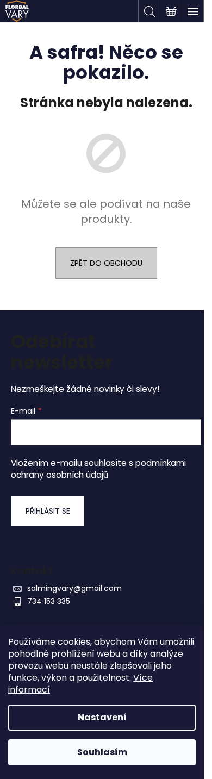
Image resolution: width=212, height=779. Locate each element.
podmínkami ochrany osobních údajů (98, 469)
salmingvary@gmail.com (74, 588)
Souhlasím (102, 752)
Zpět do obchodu (106, 263)
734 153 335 (48, 601)
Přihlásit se (48, 511)
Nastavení (102, 717)
